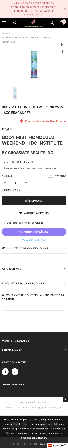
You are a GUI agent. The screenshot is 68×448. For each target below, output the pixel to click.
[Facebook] (5, 371)
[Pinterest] (15, 371)
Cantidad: (7, 176)
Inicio (5, 33)
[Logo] (33, 22)
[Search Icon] (15, 23)
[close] (65, 9)
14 (8, 247)
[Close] (65, 399)
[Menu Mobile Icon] (4, 23)
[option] (34, 64)
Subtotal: (7, 189)
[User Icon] (52, 23)
